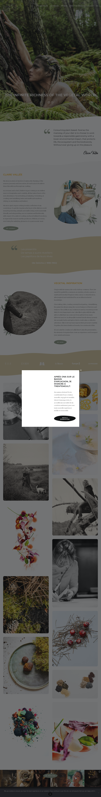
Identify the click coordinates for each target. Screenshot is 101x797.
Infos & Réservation (65, 418)
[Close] (80, 370)
